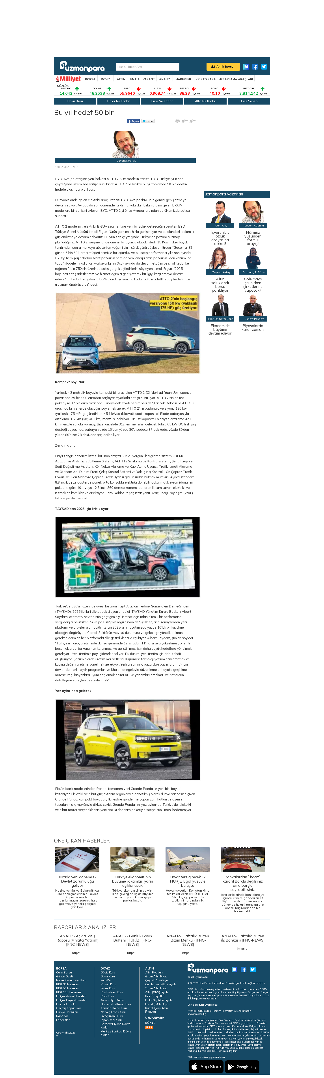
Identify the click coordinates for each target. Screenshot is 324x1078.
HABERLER (183, 79)
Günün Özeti (64, 976)
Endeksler (63, 1020)
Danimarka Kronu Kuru (116, 1004)
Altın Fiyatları (154, 972)
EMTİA (135, 79)
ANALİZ (164, 79)
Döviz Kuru (75, 101)
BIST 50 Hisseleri (67, 988)
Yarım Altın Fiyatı (156, 988)
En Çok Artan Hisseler (71, 996)
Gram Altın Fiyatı (156, 976)
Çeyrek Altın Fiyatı (157, 980)
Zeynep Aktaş (221, 272)
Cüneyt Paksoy (254, 318)
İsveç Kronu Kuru (112, 1016)
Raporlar (62, 1016)
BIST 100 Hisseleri (68, 992)
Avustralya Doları (112, 1000)
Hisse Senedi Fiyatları (71, 980)
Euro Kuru (107, 980)
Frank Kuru (108, 988)
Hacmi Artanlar (66, 1004)
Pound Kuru (108, 984)
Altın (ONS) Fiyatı (156, 992)
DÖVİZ (105, 79)
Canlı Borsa (64, 972)
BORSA (90, 79)
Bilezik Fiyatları (155, 996)
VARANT (149, 79)
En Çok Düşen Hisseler (71, 1000)
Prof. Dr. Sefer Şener (221, 318)
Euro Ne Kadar (162, 101)
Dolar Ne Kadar (118, 101)
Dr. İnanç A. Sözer (254, 272)
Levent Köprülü (126, 160)
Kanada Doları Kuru (114, 1008)
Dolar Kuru (108, 976)
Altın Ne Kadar (205, 101)
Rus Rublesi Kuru (112, 992)
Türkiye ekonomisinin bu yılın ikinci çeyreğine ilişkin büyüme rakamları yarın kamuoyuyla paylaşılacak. (132, 888)
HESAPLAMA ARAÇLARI (236, 79)
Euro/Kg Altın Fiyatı (157, 1004)
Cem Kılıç (221, 225)
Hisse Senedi (249, 101)
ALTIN (121, 79)
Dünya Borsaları (67, 1012)
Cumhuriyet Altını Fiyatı (160, 984)
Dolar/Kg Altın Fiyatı (158, 1000)
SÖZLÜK (63, 86)
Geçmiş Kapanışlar (68, 1008)
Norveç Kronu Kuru (113, 1012)
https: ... (77, 944)
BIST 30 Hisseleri (67, 984)
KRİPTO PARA (206, 79)
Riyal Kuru (107, 996)
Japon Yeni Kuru (111, 1020)
